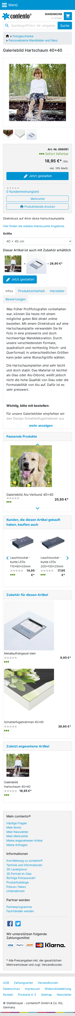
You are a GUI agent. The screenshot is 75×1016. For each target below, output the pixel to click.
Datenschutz (11, 988)
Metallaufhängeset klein (20, 653)
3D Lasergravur (16, 869)
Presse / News (16, 886)
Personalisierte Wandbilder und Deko (33, 40)
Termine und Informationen (24, 865)
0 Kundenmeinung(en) (22, 192)
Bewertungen (16, 299)
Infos (9, 291)
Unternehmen (15, 891)
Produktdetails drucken (39, 206)
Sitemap (46, 994)
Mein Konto (13, 827)
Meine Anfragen (16, 845)
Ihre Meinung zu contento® (24, 860)
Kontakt (8, 994)
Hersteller (57, 291)
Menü (13, 5)
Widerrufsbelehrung (58, 988)
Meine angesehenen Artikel (24, 840)
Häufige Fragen (16, 823)
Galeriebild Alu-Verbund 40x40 (29, 495)
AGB (6, 982)
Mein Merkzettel (17, 836)
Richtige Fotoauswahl (20, 878)
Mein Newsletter (17, 832)
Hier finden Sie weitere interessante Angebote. (34, 226)
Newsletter (64, 994)
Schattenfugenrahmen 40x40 (24, 722)
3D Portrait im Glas (19, 873)
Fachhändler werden (20, 911)
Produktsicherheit (31, 291)
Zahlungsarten (23, 982)
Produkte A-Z (27, 994)
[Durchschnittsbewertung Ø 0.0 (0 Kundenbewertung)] (12, 188)
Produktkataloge (17, 882)
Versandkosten (48, 982)
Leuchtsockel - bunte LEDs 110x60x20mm (20, 562)
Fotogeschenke (23, 36)
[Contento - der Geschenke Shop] (16, 16)
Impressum (32, 988)
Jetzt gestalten (40, 176)
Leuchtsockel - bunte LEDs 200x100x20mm (52, 562)
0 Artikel (57, 18)
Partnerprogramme (19, 907)
